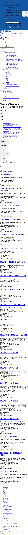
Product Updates (7, 509)
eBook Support (6, 507)
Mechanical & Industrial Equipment (14, 60)
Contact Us (5, 518)
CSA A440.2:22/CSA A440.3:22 (12, 219)
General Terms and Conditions (10, 526)
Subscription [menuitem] (6, 83)
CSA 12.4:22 (4, 320)
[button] (14, 171)
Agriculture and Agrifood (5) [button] (10, 137)
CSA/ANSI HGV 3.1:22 (9, 368)
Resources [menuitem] (2, 90)
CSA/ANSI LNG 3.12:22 (9, 419)
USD (1, 41)
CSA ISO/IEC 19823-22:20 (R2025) (13, 335)
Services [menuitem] (2, 94)
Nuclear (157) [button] (6, 131)
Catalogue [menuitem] (2, 51)
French (4, 40)
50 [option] (0, 168)
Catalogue (5, 502)
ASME (7, 71)
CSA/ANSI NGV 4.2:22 (9, 353)
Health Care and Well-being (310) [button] (11, 132)
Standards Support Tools (9, 92)
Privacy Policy (6, 528)
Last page (6, 495)
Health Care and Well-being (12, 63)
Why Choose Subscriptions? (12, 86)
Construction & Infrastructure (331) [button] (11, 128)
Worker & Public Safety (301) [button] (10, 133)
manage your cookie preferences (12, 22)
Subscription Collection (11, 84)
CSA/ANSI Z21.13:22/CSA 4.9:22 (12, 262)
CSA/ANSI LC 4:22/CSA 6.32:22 (12, 305)
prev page (6, 486)
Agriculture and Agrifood (12, 68)
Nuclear (8, 61)
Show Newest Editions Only (8, 162)
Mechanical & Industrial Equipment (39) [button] (12, 129)
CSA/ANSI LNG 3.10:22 (9, 383)
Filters (2, 120)
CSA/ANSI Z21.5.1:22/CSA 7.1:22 (13, 276)
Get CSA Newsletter (5, 520)
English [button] (2, 38)
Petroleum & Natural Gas (12, 56)
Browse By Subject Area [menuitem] (9, 52)
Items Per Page (3, 164)
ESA (7, 75)
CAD (4, 42)
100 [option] (1, 169)
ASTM (7, 72)
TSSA (7, 82)
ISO (7, 78)
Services (5, 501)
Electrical (8, 53)
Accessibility (6, 529)
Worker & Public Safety (11, 64)
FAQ (4, 517)
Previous (5, 488)
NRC (7, 79)
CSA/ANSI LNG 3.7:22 (9, 471)
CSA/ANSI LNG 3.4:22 (9, 436)
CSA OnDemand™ (4, 45)
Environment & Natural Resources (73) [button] (12, 127)
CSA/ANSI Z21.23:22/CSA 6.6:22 (12, 248)
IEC (7, 76)
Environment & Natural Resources (14, 57)
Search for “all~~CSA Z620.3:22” (11, 98)
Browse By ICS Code (8, 87)
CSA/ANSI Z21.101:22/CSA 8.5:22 (13, 290)
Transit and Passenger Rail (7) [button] (10, 136)
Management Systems (11, 65)
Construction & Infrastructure (13, 59)
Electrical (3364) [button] (7, 123)
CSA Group (9, 74)
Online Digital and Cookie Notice (13, 27)
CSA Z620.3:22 (5, 175)
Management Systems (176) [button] (9, 135)
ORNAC (8, 80)
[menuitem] (17, 53)
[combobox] (7, 47)
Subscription (6, 500)
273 (4, 492)
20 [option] (0, 166)
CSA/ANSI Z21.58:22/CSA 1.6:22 (12, 205)
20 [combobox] (0, 165)
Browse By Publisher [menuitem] (8, 70)
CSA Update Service (8, 514)
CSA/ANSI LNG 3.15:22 (9, 401)
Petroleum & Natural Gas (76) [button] (10, 125)
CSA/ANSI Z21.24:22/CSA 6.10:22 (13, 234)
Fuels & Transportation (11, 55)
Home (4, 96)
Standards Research (7, 91)
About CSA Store (7, 498)
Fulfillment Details (7, 506)
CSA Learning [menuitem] (3, 88)
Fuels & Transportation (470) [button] (10, 124)
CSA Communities (7, 513)
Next (5, 494)
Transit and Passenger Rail (12, 67)
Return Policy (6, 505)
